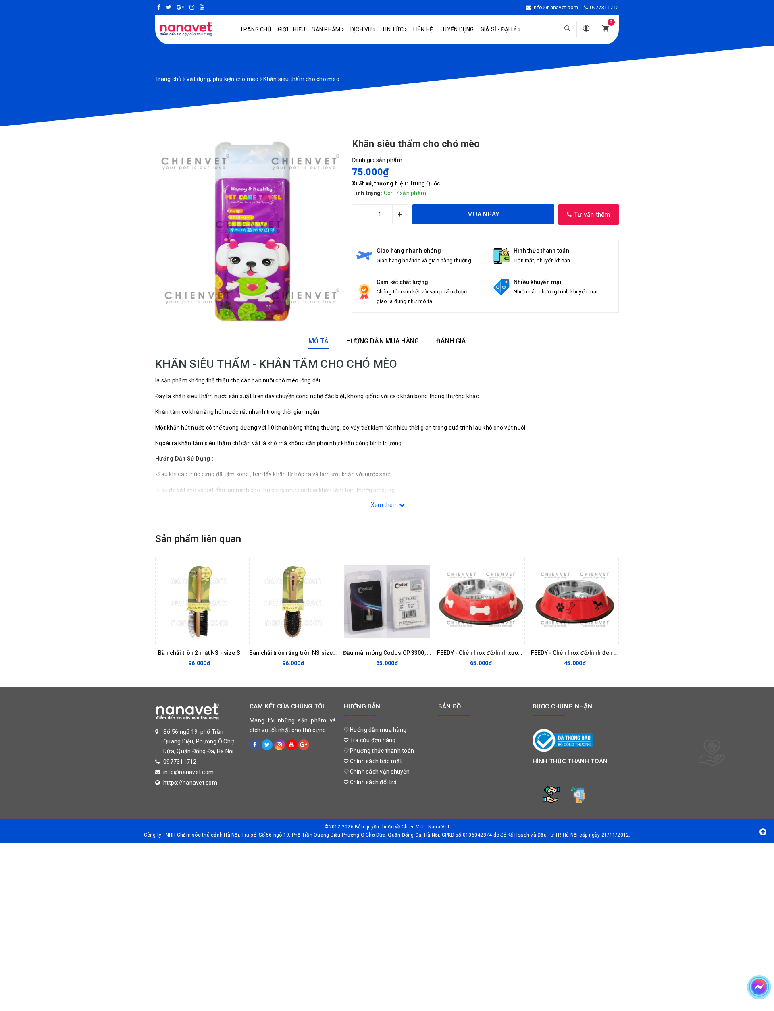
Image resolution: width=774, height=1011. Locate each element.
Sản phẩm (326, 29)
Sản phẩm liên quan (198, 538)
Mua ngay (192, 636)
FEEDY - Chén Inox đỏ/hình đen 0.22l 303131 (589, 653)
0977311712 (604, 7)
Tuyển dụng (456, 29)
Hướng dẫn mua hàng (377, 730)
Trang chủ (255, 29)
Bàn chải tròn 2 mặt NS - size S (199, 653)
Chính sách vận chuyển (379, 771)
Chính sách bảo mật (375, 761)
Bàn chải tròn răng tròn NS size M (294, 653)
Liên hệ (423, 29)
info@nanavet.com (555, 7)
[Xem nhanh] (235, 637)
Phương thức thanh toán (381, 750)
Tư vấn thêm (591, 214)
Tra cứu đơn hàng (371, 740)
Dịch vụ (361, 29)
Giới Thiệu (292, 29)
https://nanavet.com (190, 782)
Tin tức (393, 29)
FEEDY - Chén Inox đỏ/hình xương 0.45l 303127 (498, 653)
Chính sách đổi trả (372, 782)
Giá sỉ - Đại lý (499, 29)
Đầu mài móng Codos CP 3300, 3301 (391, 653)
